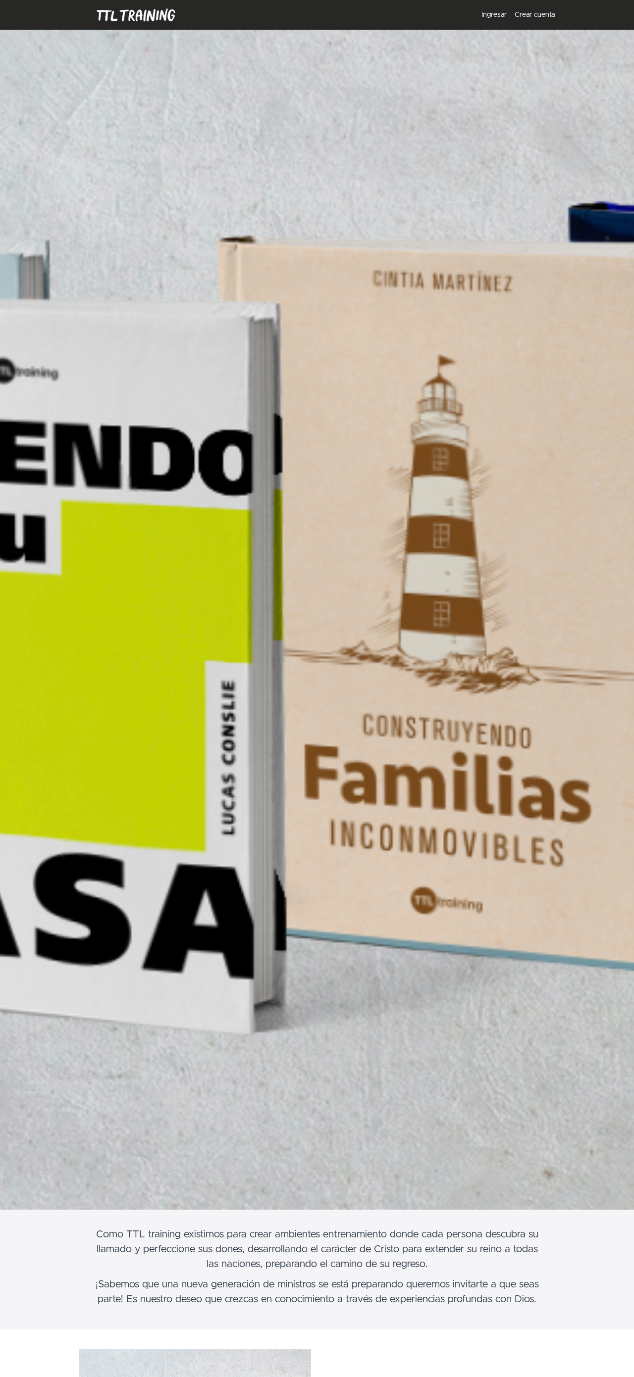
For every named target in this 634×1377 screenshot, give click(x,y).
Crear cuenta (535, 14)
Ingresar (494, 14)
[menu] (514, 15)
